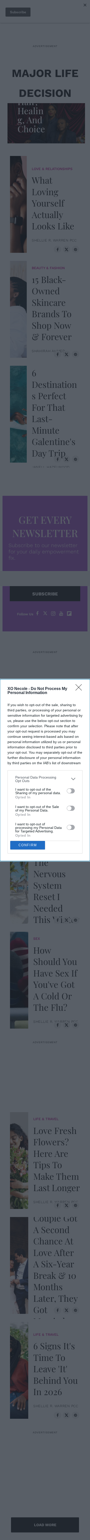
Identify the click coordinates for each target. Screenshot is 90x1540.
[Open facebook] (37, 614)
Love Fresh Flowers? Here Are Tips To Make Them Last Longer (56, 1159)
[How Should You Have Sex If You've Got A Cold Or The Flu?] (19, 979)
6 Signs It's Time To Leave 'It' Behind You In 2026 (55, 1368)
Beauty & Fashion (48, 268)
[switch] (71, 790)
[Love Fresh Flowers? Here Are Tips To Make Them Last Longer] (19, 1159)
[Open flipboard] (69, 614)
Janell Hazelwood (51, 467)
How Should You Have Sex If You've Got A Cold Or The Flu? (55, 978)
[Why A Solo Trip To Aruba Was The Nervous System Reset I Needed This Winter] (19, 874)
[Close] (80, 689)
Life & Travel (45, 1119)
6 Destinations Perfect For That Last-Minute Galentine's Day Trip (54, 413)
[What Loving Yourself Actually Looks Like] (18, 203)
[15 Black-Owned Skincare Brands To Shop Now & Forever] (18, 308)
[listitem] (45, 779)
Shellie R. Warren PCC (54, 240)
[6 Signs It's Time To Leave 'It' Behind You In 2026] (19, 1369)
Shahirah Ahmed (48, 351)
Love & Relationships (52, 169)
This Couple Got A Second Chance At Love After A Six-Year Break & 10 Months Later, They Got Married (55, 1264)
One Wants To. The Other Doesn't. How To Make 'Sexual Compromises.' (56, 768)
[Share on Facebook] (57, 249)
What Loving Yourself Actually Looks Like (53, 203)
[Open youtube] (61, 614)
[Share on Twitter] (66, 249)
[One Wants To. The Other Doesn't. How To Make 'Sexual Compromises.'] (19, 769)
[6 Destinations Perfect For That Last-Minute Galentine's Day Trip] (18, 413)
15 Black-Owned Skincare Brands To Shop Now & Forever (52, 308)
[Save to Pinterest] (75, 249)
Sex (36, 939)
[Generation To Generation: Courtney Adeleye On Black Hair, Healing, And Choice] (48, 122)
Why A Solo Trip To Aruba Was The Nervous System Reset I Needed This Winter (56, 873)
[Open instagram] (53, 614)
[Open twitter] (45, 614)
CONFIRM (27, 845)
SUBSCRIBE (45, 593)
